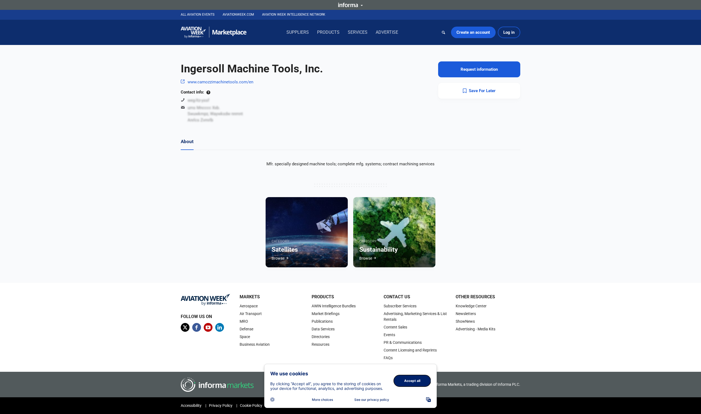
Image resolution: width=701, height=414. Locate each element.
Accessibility (191, 405)
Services (357, 32)
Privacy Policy (220, 405)
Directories (321, 336)
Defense (246, 329)
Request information (479, 69)
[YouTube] (208, 327)
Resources (320, 344)
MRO (244, 321)
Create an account (473, 32)
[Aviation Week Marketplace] (213, 32)
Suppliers (297, 32)
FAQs (388, 358)
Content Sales (395, 327)
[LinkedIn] (219, 327)
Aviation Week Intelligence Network (293, 14)
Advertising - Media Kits (475, 329)
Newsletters (466, 313)
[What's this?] (208, 92)
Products (328, 32)
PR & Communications (403, 342)
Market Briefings (326, 313)
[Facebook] (196, 327)
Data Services (323, 329)
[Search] (443, 32)
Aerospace (249, 306)
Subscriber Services (400, 306)
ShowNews (465, 321)
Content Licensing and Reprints (410, 350)
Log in (509, 32)
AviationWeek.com (238, 14)
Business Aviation (255, 344)
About (187, 141)
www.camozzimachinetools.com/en (220, 82)
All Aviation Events (197, 14)
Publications (322, 321)
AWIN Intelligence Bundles (334, 306)
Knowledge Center (471, 306)
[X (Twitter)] (185, 327)
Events (389, 335)
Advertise (387, 32)
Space (245, 336)
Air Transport (251, 313)
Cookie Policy (251, 405)
